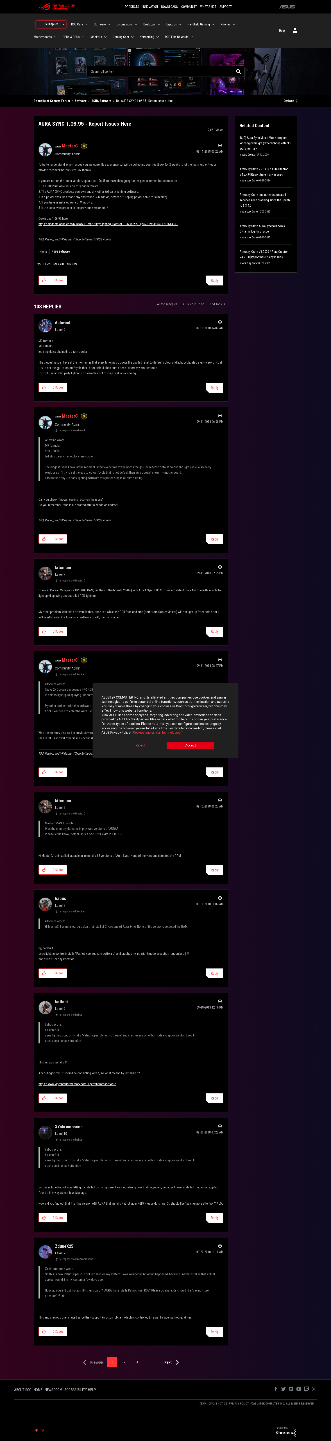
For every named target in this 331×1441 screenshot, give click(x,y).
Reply (215, 280)
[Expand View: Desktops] (159, 24)
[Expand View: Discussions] (136, 24)
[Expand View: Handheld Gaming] (213, 24)
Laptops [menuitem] (171, 24)
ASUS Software (101, 101)
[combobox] (165, 71)
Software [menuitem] (100, 24)
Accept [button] (190, 745)
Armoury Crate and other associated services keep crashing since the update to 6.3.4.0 (265, 200)
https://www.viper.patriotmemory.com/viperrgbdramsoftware (77, 1084)
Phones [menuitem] (226, 24)
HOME (38, 1390)
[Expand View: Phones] (234, 24)
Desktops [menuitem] (149, 24)
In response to (72, 430)
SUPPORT (226, 7)
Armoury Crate (250, 180)
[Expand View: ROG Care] (86, 24)
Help (282, 30)
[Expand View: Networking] (157, 37)
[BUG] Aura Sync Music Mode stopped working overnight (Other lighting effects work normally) (265, 143)
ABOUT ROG (22, 1390)
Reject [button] (140, 745)
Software (81, 101)
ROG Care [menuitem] (77, 24)
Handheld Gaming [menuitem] (199, 24)
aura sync (72, 264)
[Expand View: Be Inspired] (63, 24)
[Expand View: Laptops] (180, 24)
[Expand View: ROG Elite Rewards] (192, 37)
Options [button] (289, 101)
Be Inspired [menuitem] (52, 24)
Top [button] (41, 1430)
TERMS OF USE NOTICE (213, 1403)
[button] (44, 280)
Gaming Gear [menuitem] (121, 37)
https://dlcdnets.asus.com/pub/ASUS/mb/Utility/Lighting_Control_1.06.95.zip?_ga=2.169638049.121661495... (108, 224)
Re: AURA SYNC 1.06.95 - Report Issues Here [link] (144, 101)
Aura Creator (249, 154)
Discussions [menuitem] (125, 24)
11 (155, 1362)
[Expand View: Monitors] (105, 37)
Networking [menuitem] (147, 37)
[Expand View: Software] (109, 24)
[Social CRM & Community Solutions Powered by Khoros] (286, 1431)
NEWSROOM (53, 1390)
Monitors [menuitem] (96, 37)
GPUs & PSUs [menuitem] (71, 37)
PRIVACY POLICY (239, 1403)
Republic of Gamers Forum (52, 101)
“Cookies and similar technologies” (157, 733)
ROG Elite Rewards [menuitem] (176, 37)
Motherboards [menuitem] (43, 37)
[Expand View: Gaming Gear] (132, 37)
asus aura (58, 264)
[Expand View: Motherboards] (55, 37)
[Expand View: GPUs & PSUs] (83, 37)
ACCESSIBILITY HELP (80, 1390)
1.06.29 (47, 264)
